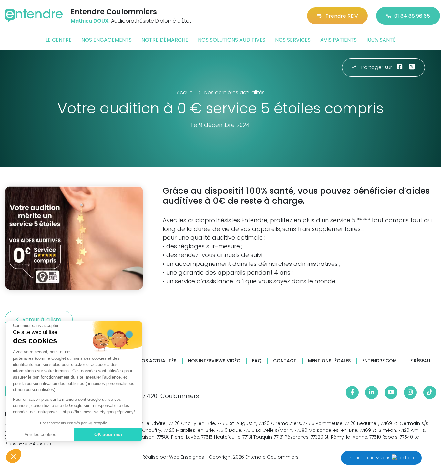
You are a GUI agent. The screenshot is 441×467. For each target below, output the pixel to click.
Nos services (293, 40)
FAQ (257, 361)
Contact (284, 361)
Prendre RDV (341, 16)
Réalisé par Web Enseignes (173, 457)
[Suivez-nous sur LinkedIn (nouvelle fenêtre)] (371, 392)
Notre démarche (164, 40)
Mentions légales (329, 361)
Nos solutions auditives (231, 40)
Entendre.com (379, 361)
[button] (13, 456)
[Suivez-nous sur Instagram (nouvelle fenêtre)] (410, 392)
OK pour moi (108, 434)
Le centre (59, 40)
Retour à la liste (42, 319)
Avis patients (338, 40)
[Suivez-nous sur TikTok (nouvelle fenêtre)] (429, 392)
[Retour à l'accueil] (34, 15)
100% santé (381, 40)
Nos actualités (157, 361)
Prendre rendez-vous (370, 457)
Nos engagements (106, 40)
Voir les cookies (40, 434)
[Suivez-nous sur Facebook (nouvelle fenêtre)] (352, 392)
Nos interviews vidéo (214, 361)
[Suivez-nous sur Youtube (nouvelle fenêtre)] (391, 392)
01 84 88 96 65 (412, 16)
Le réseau (419, 361)
